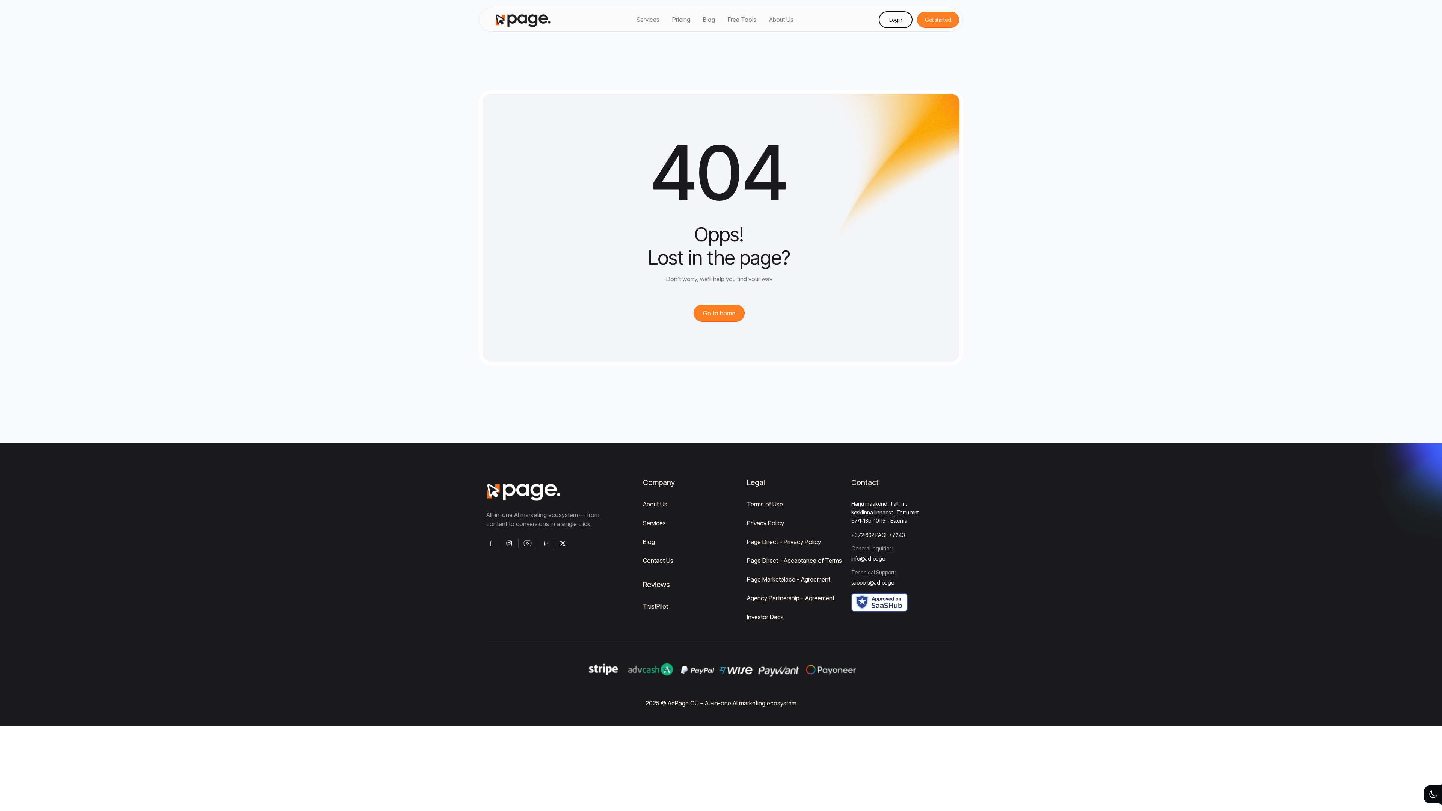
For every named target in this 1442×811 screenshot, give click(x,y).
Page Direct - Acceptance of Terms (794, 560)
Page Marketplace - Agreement (788, 579)
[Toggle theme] (1433, 794)
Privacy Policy (765, 523)
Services (654, 523)
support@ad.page (872, 582)
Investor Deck (765, 617)
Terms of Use (765, 504)
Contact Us (658, 560)
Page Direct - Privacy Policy (784, 542)
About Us (655, 504)
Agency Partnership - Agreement (790, 598)
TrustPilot (655, 606)
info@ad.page (868, 558)
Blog (649, 542)
